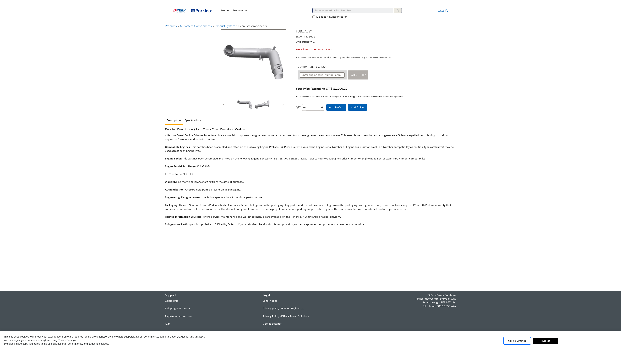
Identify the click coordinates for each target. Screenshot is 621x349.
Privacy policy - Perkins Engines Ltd (283, 308)
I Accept (545, 340)
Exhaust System (225, 26)
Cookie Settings (517, 340)
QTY (298, 107)
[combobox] (352, 10)
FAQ (167, 324)
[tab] (245, 105)
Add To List (357, 107)
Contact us (171, 300)
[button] (442, 11)
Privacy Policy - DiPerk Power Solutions (286, 316)
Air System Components (196, 26)
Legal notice (270, 300)
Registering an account (179, 316)
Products (238, 10)
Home (225, 10)
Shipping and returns (177, 308)
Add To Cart (336, 107)
